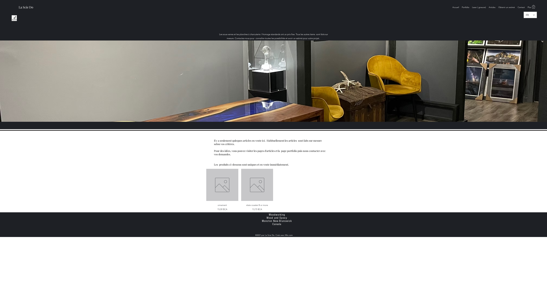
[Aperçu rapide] (222, 185)
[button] (533, 7)
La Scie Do (26, 7)
